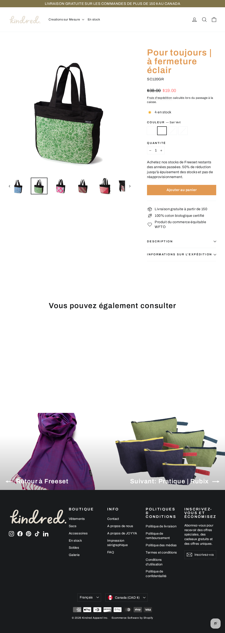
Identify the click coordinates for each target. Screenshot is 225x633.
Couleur (164, 122)
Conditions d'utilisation (154, 562)
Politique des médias (161, 545)
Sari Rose (183, 131)
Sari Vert (162, 131)
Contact (113, 519)
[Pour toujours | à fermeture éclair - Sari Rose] (28, 379)
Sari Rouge (151, 131)
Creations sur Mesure (65, 19)
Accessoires (78, 533)
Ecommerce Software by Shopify (132, 617)
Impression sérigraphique (117, 543)
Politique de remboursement (158, 536)
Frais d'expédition (159, 97)
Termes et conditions (161, 552)
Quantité (156, 143)
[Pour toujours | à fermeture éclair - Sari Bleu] (22, 379)
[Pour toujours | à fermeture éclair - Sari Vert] (17, 379)
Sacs (73, 526)
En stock (94, 19)
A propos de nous (120, 526)
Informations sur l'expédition (179, 254)
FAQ (110, 552)
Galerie (74, 555)
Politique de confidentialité (156, 574)
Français (86, 597)
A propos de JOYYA (122, 533)
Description (160, 241)
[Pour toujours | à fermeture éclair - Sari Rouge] (11, 379)
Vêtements (77, 519)
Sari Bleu (172, 131)
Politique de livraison (161, 526)
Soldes (74, 547)
